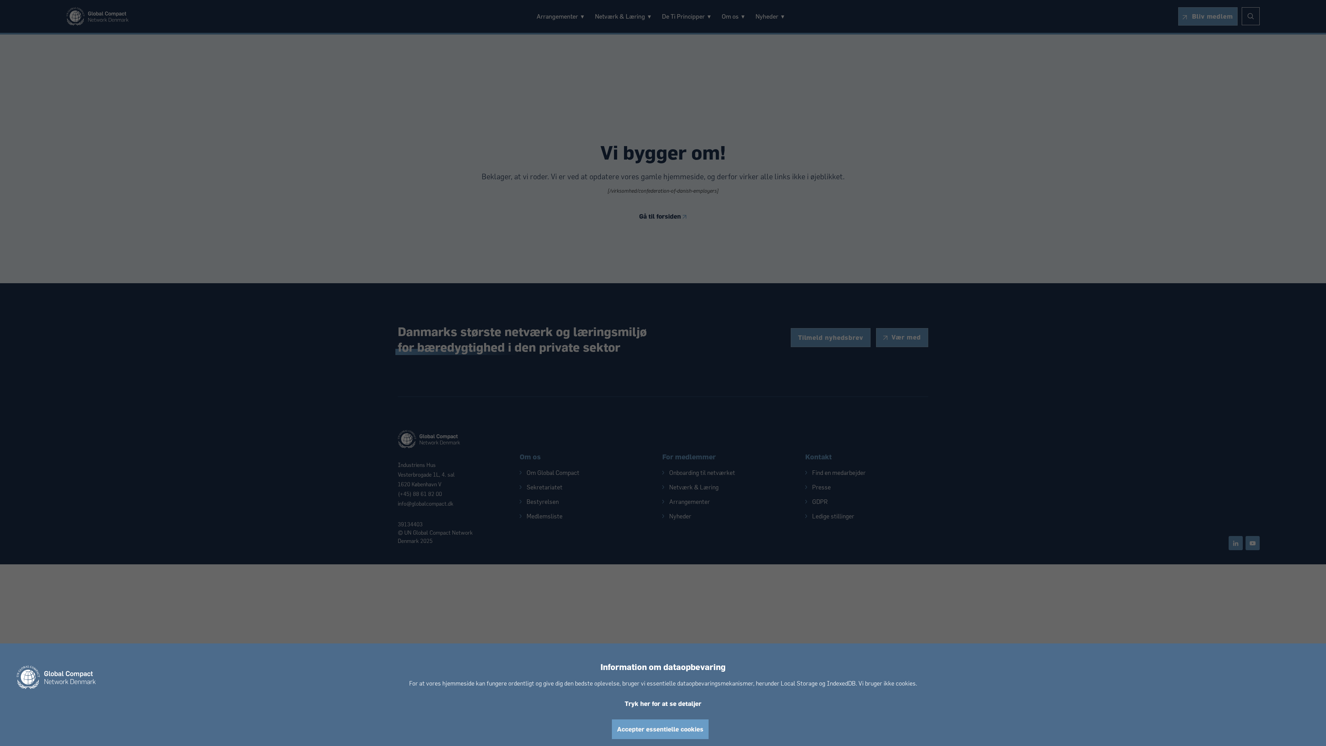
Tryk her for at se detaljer (663, 703)
